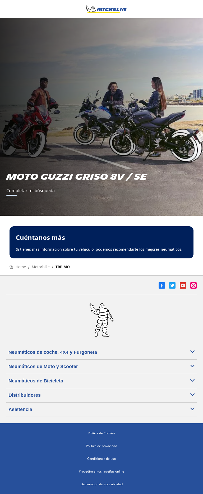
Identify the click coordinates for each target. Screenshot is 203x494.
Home (21, 266)
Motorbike (41, 266)
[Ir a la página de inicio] (106, 9)
